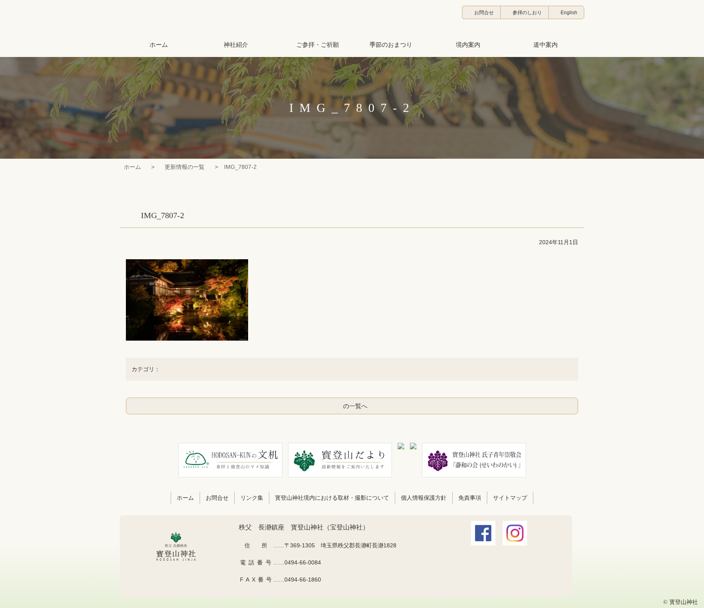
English (569, 12)
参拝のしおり (527, 12)
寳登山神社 (352, 18)
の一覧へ (355, 405)
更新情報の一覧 (185, 167)
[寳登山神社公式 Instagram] (515, 539)
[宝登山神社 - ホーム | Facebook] (483, 539)
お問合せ (484, 12)
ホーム (132, 167)
